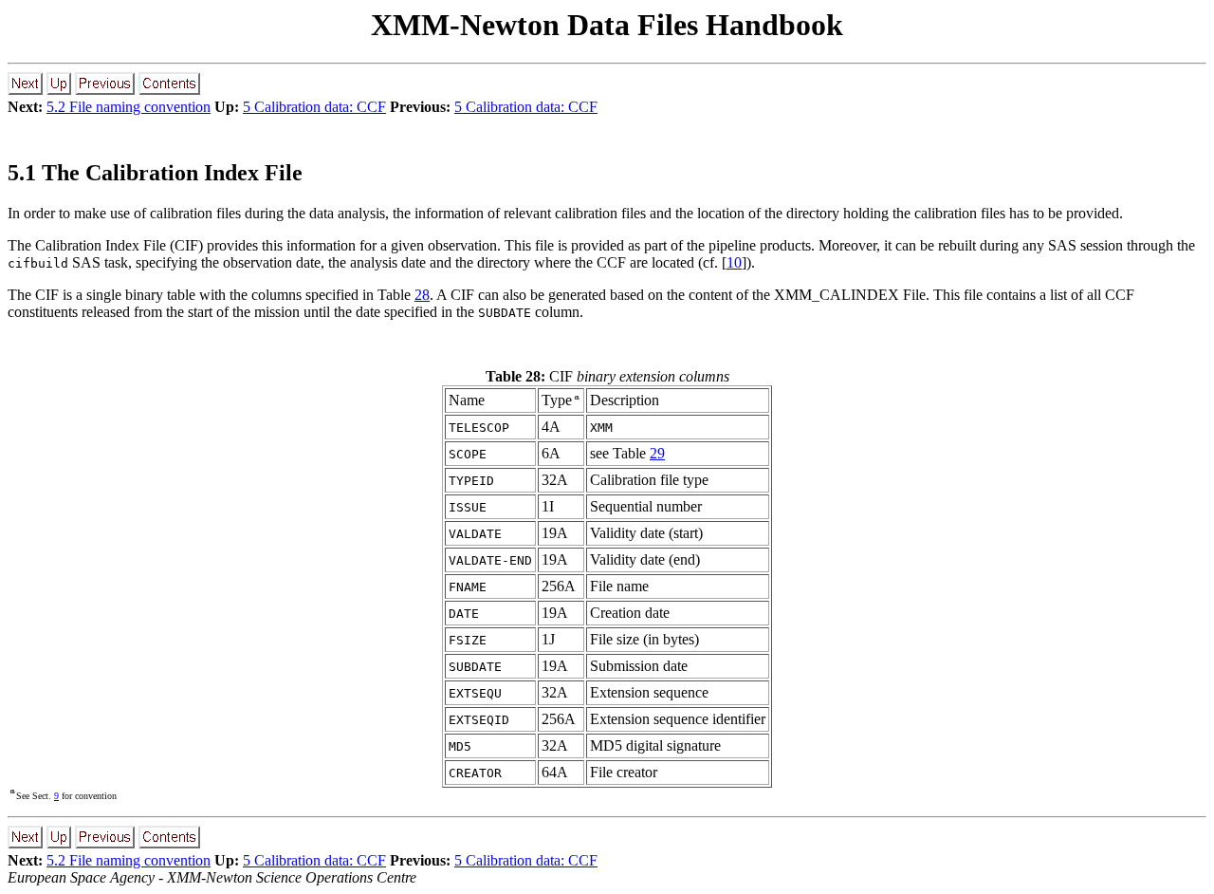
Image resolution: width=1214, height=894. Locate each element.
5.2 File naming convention (128, 107)
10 (734, 262)
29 (657, 453)
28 (422, 295)
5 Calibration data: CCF (314, 107)
